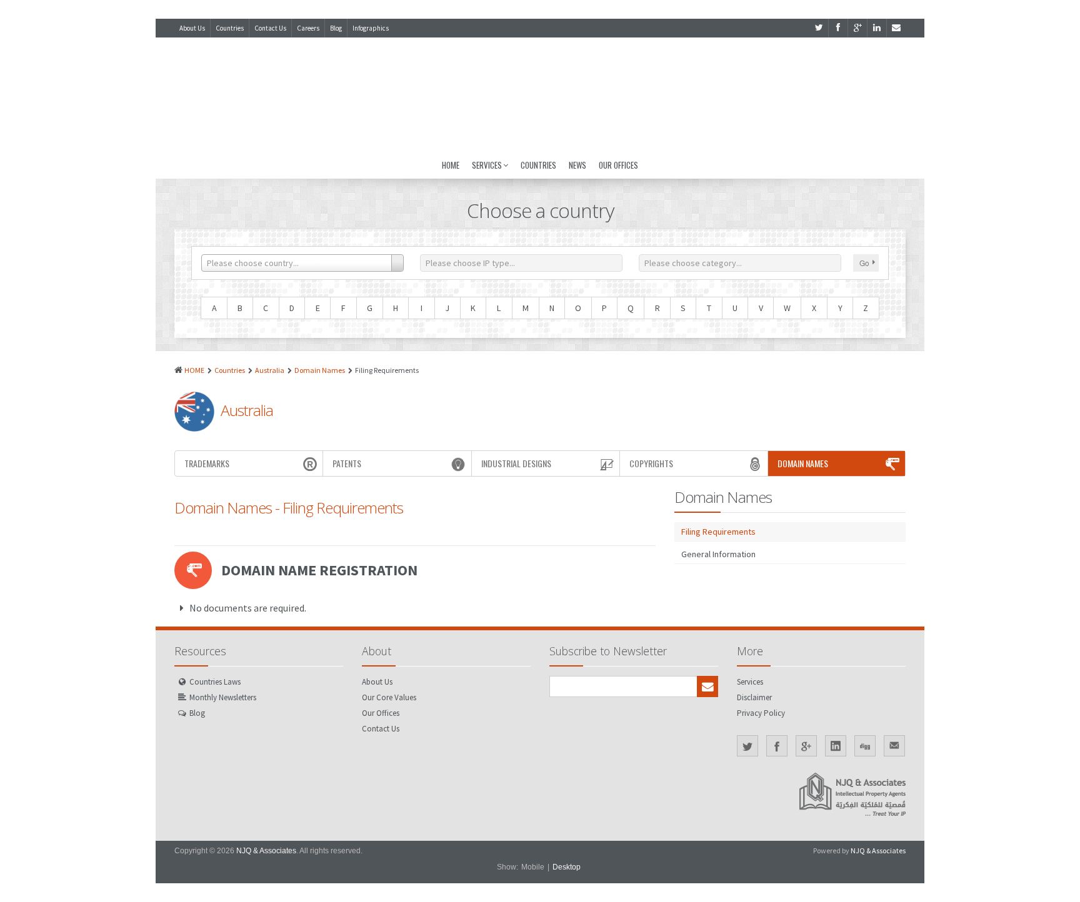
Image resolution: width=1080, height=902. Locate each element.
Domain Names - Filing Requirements (288, 507)
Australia (269, 370)
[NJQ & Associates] (540, 94)
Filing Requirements (718, 531)
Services (487, 165)
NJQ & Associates (266, 850)
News (577, 165)
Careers (308, 28)
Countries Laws (215, 681)
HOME (194, 370)
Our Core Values (389, 697)
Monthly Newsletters (222, 697)
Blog (336, 28)
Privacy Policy (761, 713)
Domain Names (319, 370)
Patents (346, 463)
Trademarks (206, 463)
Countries (230, 28)
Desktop (566, 867)
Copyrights (651, 463)
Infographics (370, 28)
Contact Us (270, 28)
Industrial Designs (516, 463)
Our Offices (618, 165)
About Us (192, 28)
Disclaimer (754, 697)
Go (864, 262)
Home (450, 165)
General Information (718, 554)
